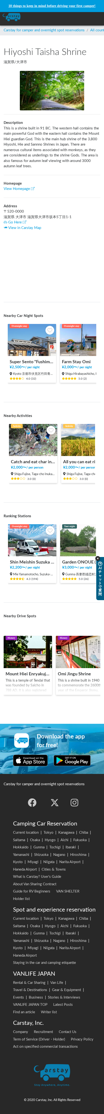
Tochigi (55, 847)
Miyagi (33, 862)
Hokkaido (21, 847)
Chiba (83, 832)
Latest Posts (63, 1005)
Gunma (39, 847)
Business (36, 997)
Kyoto (18, 862)
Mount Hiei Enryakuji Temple (28, 674)
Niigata (48, 862)
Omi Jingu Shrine (74, 674)
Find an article (24, 1012)
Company (20, 1032)
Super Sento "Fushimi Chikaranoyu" (32, 362)
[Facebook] (32, 802)
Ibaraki (71, 847)
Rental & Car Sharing (29, 983)
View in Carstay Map (24, 228)
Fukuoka (80, 840)
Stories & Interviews (64, 997)
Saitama (19, 840)
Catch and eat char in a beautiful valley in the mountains (33, 462)
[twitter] (54, 802)
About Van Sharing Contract (34, 884)
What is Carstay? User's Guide (37, 877)
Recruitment (43, 1032)
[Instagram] (74, 802)
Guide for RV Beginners (31, 891)
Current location (26, 832)
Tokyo (48, 832)
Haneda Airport (25, 869)
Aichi (64, 840)
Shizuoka (41, 855)
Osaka (35, 840)
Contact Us (67, 1032)
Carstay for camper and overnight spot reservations (44, 30)
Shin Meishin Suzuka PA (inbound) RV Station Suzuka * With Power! (32, 562)
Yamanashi (21, 855)
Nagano (59, 855)
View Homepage (17, 189)
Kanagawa (66, 832)
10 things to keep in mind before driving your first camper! (52, 6)
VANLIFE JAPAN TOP (30, 1005)
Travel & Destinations (30, 990)
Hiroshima (78, 855)
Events (18, 997)
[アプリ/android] (72, 760)
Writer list (49, 1012)
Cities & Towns (54, 869)
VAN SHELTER (67, 891)
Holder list (21, 899)
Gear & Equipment (66, 990)
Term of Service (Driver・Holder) (39, 1039)
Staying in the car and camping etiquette (44, 963)
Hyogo (50, 840)
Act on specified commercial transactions (45, 1046)
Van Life (56, 983)
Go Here (15, 222)
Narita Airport (70, 862)
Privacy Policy (82, 1039)
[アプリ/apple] (30, 760)
